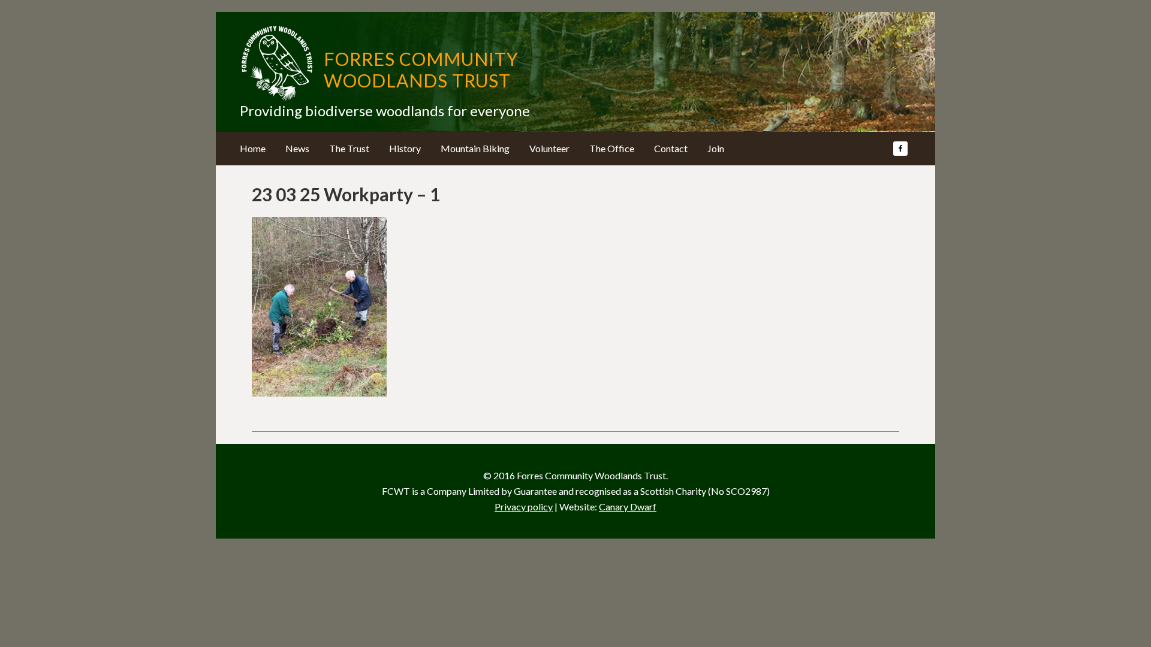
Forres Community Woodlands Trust (421, 69)
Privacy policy (524, 506)
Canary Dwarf (627, 506)
